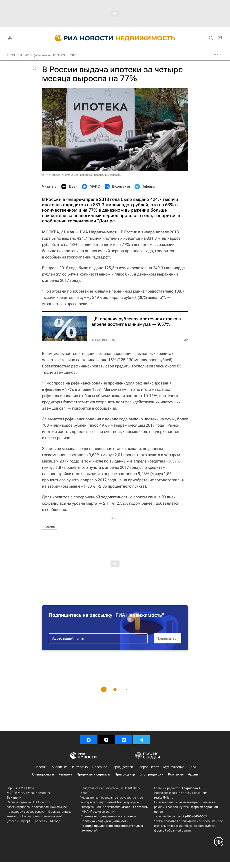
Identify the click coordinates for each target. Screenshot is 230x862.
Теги (192, 767)
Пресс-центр (125, 774)
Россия (49, 527)
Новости (40, 767)
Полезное (99, 767)
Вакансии (14, 797)
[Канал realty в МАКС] (88, 739)
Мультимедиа (173, 767)
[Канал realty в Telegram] (141, 739)
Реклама (65, 774)
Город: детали (122, 767)
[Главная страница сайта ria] (81, 38)
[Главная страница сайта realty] (115, 38)
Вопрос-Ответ (148, 767)
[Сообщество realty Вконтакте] (123, 739)
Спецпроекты (43, 774)
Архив (193, 774)
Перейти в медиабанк (107, 174)
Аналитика (60, 767)
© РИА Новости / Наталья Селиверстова (67, 174)
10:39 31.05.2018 (19, 55)
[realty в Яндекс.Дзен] (106, 739)
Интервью (80, 767)
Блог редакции (151, 774)
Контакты (176, 774)
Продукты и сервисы (93, 774)
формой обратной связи (172, 830)
